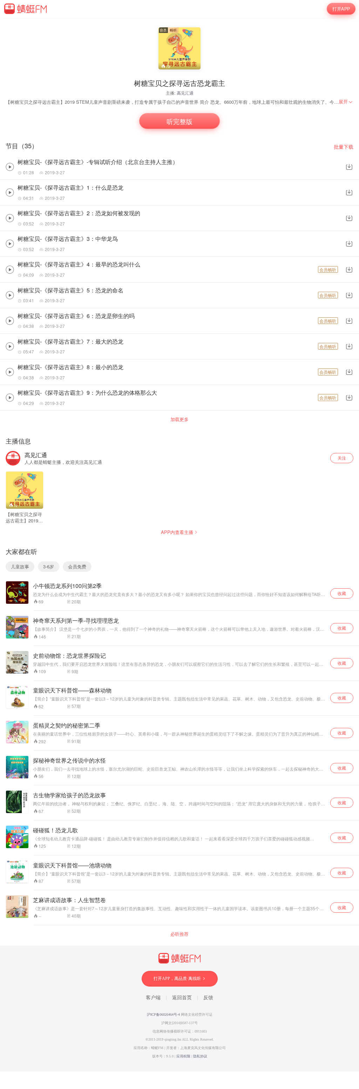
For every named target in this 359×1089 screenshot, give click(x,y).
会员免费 (77, 566)
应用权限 (183, 1056)
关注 (342, 458)
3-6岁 (48, 566)
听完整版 (179, 121)
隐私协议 (200, 1056)
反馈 (208, 997)
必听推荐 (179, 934)
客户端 (153, 997)
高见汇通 (185, 93)
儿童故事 (20, 566)
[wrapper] (179, 544)
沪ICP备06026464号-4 (163, 1014)
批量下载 (343, 146)
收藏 (342, 593)
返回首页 (182, 997)
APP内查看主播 (177, 532)
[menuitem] (346, 102)
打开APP (341, 9)
